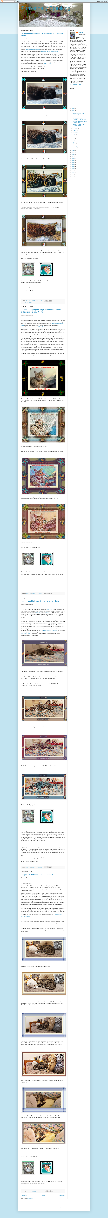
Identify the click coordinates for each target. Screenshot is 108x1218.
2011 (73, 176)
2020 (73, 158)
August (74, 134)
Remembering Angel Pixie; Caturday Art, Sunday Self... (79, 119)
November (75, 128)
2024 (73, 150)
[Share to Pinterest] (51, 301)
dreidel (60, 624)
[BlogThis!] (47, 301)
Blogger (60, 1207)
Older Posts (62, 1195)
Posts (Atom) (30, 1198)
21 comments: (40, 1191)
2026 (73, 108)
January (75, 148)
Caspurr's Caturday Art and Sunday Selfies (38, 875)
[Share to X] (48, 301)
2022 (73, 154)
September (75, 132)
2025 (73, 110)
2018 (73, 162)
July (74, 136)
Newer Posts (24, 1195)
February (75, 146)
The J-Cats (80, 32)
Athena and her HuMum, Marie (50, 630)
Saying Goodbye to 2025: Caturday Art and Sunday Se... (79, 115)
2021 (73, 156)
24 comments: (40, 300)
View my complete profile (76, 84)
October (75, 130)
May (74, 140)
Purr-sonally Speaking (45, 8)
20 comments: (40, 867)
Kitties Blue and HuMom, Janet (49, 51)
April (74, 142)
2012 (73, 174)
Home (43, 1195)
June (74, 138)
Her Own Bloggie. (48, 63)
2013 (73, 172)
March (74, 144)
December (75, 112)
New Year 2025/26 (28, 302)
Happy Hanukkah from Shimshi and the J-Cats (40, 601)
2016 (73, 166)
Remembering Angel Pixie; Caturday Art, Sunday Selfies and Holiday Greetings (41, 311)
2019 (73, 160)
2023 (73, 152)
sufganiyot (38, 612)
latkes (47, 612)
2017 (73, 164)
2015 (73, 168)
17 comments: (39, 593)
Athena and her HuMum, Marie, (33, 49)
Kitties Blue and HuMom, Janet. (36, 326)
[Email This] (45, 301)
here (56, 334)
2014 (73, 170)
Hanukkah (49, 609)
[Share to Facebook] (50, 301)
